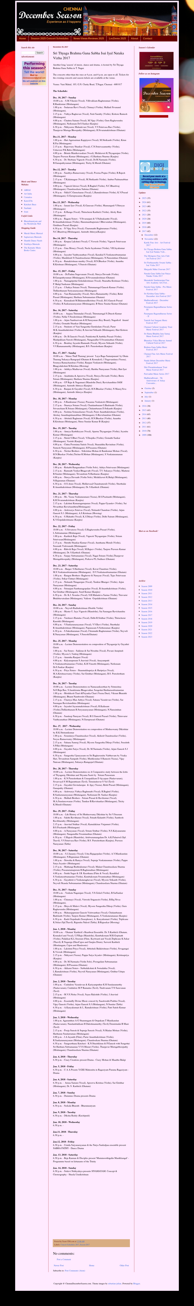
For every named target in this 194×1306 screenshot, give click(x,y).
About (134, 38)
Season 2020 (146, 626)
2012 (144, 422)
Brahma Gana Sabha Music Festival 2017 (155, 348)
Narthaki (27, 208)
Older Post (124, 1265)
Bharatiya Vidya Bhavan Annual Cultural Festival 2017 (158, 341)
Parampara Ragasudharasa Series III (158, 308)
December (149, 234)
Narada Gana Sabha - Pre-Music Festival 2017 (158, 288)
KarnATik (28, 200)
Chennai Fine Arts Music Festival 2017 (158, 355)
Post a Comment (64, 1259)
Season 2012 (146, 597)
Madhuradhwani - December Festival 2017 (156, 301)
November (149, 238)
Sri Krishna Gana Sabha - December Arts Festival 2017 (157, 295)
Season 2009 (146, 586)
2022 (144, 210)
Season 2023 (146, 636)
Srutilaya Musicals (32, 244)
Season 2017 (85, 1244)
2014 (144, 414)
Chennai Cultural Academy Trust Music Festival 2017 (158, 328)
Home (22, 38)
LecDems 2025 (117, 38)
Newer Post (59, 1265)
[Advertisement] (91, 1209)
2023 (144, 206)
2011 (144, 426)
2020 (144, 218)
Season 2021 (146, 629)
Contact (147, 38)
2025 (144, 198)
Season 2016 (146, 611)
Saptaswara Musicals (33, 236)
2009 (144, 434)
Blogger (136, 1283)
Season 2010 (146, 589)
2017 (144, 231)
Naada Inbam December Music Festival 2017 (157, 361)
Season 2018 (146, 618)
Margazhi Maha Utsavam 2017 (157, 269)
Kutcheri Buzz (30, 204)
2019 (144, 222)
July (147, 396)
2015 (144, 410)
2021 (144, 214)
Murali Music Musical (33, 233)
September (149, 392)
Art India (28, 193)
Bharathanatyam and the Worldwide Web (32, 222)
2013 (144, 418)
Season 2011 (146, 593)
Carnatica (28, 197)
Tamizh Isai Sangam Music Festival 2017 (155, 321)
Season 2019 (146, 622)
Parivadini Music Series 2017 (156, 373)
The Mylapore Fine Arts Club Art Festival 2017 (156, 257)
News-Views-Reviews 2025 (89, 38)
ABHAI (27, 190)
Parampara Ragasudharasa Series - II (158, 315)
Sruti (26, 211)
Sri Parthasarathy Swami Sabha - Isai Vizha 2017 (158, 264)
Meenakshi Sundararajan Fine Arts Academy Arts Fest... (156, 281)
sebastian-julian (114, 1283)
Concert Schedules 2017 (70, 1244)
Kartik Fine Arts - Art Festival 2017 (157, 244)
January (148, 400)
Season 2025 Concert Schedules (50, 38)
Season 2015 (146, 607)
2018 (144, 227)
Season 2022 (146, 633)
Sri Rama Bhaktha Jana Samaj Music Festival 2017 (157, 335)
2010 (144, 430)
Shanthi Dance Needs (33, 240)
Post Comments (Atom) (75, 1270)
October (148, 388)
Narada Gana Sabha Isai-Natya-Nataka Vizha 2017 (157, 275)
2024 (144, 202)
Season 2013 (146, 600)
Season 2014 (146, 604)
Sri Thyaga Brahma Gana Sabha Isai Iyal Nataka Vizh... (158, 250)
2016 (144, 405)
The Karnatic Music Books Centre (32, 249)
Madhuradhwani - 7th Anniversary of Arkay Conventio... (154, 380)
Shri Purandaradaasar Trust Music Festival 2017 (155, 368)
